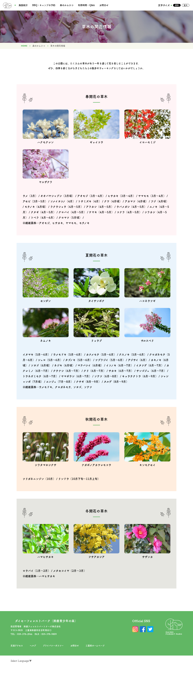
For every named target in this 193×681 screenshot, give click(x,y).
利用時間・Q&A (86, 5)
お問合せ (103, 5)
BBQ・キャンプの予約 (43, 5)
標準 (177, 5)
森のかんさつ (66, 5)
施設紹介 (23, 5)
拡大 (185, 5)
